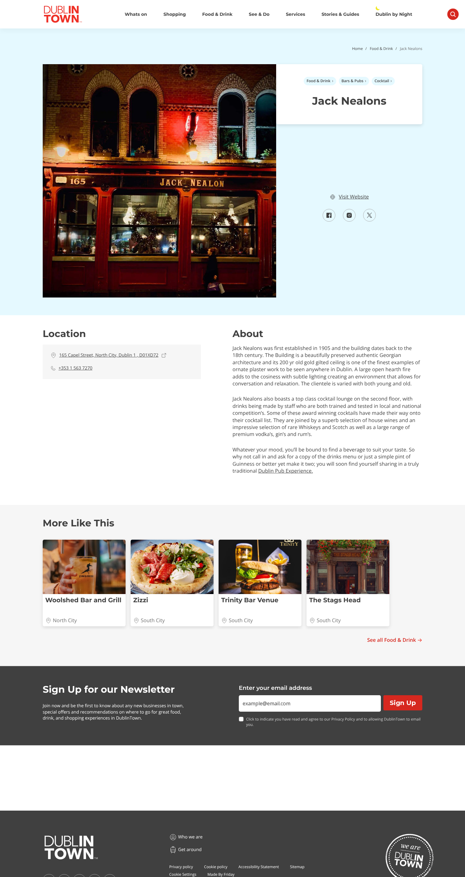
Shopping (175, 14)
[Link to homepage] (63, 14)
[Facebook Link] (329, 219)
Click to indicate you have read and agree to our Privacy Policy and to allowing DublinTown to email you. (333, 722)
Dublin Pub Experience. (285, 470)
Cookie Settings (182, 874)
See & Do (259, 14)
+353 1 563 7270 (75, 368)
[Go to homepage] (71, 848)
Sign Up (403, 703)
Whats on (136, 14)
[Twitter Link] (369, 219)
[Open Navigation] (453, 14)
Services (295, 14)
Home (357, 48)
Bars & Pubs (352, 80)
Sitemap (297, 866)
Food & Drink (217, 14)
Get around (190, 850)
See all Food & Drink (391, 640)
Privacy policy (181, 866)
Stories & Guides (340, 14)
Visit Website (354, 197)
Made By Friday (221, 874)
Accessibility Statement (259, 866)
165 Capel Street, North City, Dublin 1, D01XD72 (108, 355)
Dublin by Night (393, 14)
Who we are (190, 837)
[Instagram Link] (349, 219)
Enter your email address (275, 687)
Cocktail (382, 80)
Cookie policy (215, 866)
